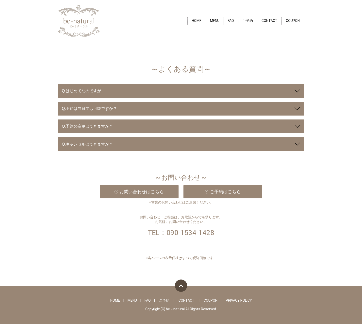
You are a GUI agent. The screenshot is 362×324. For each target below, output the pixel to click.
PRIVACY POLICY (239, 300)
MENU (214, 21)
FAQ (231, 21)
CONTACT (270, 21)
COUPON (293, 21)
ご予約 (248, 21)
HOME (196, 21)
